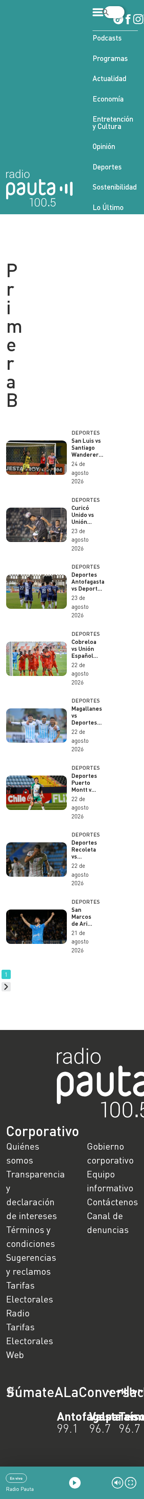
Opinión (104, 146)
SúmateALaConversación (51, 1392)
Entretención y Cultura (113, 122)
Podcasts (107, 37)
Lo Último (108, 207)
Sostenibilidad (115, 186)
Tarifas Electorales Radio (29, 1298)
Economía (108, 98)
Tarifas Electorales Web (29, 1340)
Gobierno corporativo (110, 1152)
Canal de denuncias (108, 1222)
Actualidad (109, 78)
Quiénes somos (22, 1152)
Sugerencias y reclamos (31, 1264)
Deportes (107, 166)
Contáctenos (112, 1201)
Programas (110, 58)
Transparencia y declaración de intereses (32, 1194)
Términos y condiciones (30, 1236)
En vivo (16, 1478)
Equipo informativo (110, 1180)
